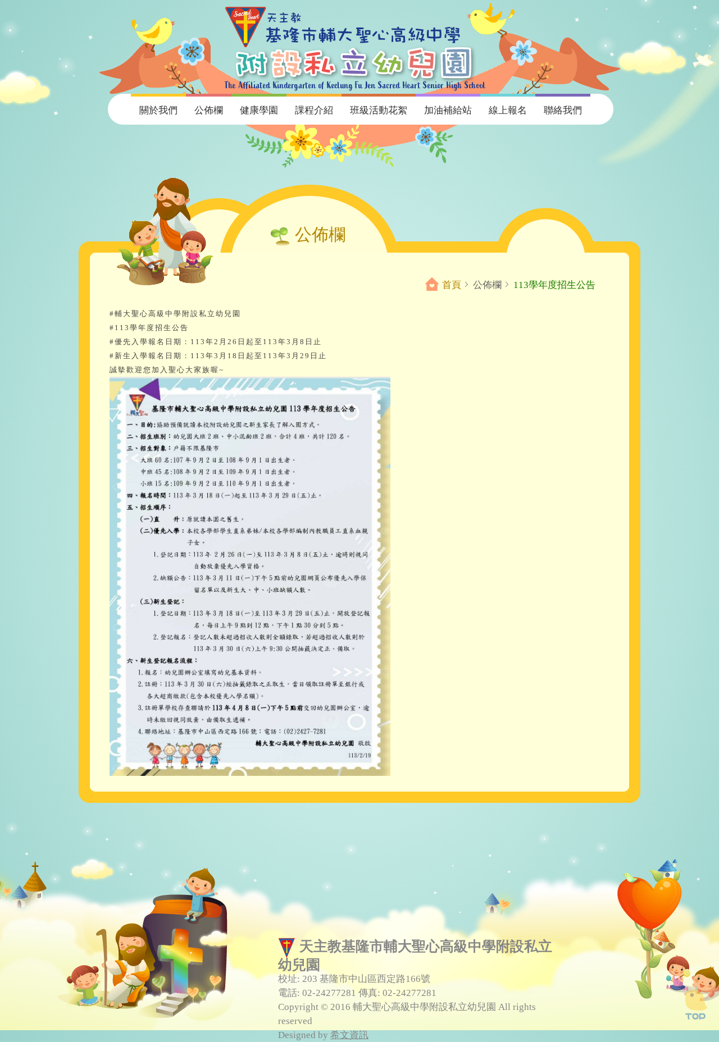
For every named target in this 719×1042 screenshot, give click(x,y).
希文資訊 (349, 1035)
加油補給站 (448, 110)
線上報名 (508, 110)
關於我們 (158, 110)
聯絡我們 (563, 110)
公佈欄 (208, 110)
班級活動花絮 (378, 110)
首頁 (451, 285)
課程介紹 (314, 110)
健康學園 (259, 110)
